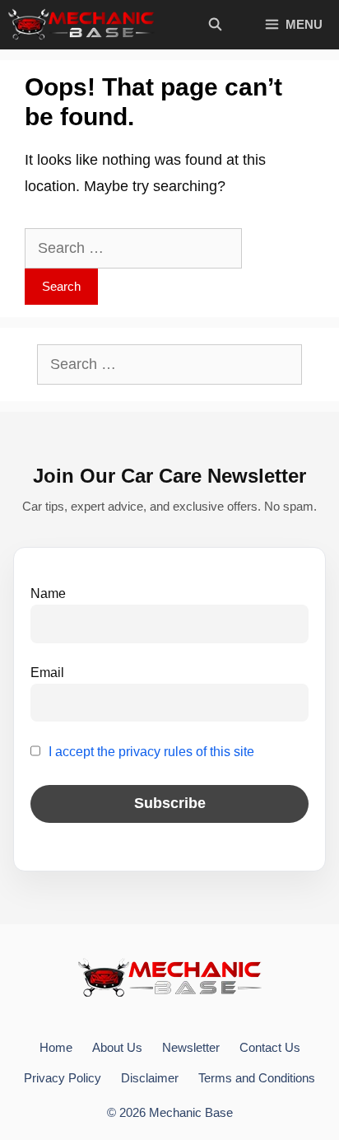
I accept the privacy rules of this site (151, 751)
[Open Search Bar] (214, 24)
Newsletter (191, 1047)
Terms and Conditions (256, 1078)
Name (48, 593)
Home (55, 1047)
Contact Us (269, 1047)
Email (47, 672)
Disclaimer (150, 1078)
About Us (117, 1047)
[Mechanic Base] (81, 24)
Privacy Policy (62, 1078)
